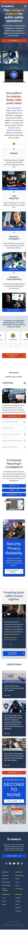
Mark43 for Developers (19, 925)
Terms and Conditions (8, 924)
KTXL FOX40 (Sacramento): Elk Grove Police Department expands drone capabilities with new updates (14, 757)
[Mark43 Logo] (8, 6)
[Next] (17, 346)
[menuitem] (7, 881)
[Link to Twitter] (6, 863)
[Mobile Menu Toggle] (25, 6)
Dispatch (14, 153)
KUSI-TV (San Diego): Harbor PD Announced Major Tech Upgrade (14, 688)
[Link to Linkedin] (18, 863)
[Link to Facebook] (10, 863)
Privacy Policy (17, 924)
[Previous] (10, 346)
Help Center (10, 925)
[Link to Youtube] (14, 863)
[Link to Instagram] (22, 863)
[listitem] (14, 31)
